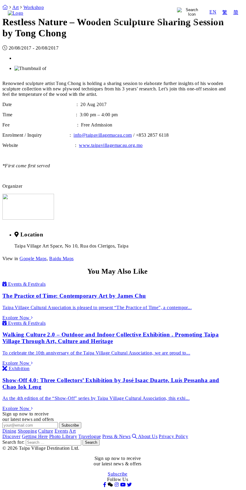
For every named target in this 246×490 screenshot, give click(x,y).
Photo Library (161, 20)
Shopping (96, 8)
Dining (69, 8)
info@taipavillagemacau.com (103, 135)
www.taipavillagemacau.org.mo (110, 145)
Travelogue (193, 20)
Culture (126, 8)
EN (212, 11)
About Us (148, 436)
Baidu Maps (61, 258)
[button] (110, 484)
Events (152, 8)
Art (111, 16)
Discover (100, 20)
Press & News (224, 20)
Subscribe (118, 473)
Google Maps (33, 258)
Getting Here (128, 20)
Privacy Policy (173, 436)
